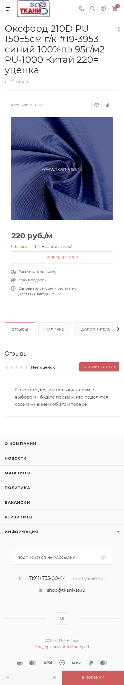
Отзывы (20, 329)
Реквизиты (19, 517)
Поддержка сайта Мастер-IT (62, 646)
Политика (17, 487)
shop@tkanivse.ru (66, 590)
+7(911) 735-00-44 (46, 578)
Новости (16, 458)
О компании (21, 443)
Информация (21, 531)
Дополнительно (98, 329)
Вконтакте (62, 618)
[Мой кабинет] (103, 9)
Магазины (17, 473)
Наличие (55, 329)
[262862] (62, 168)
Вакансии (17, 502)
